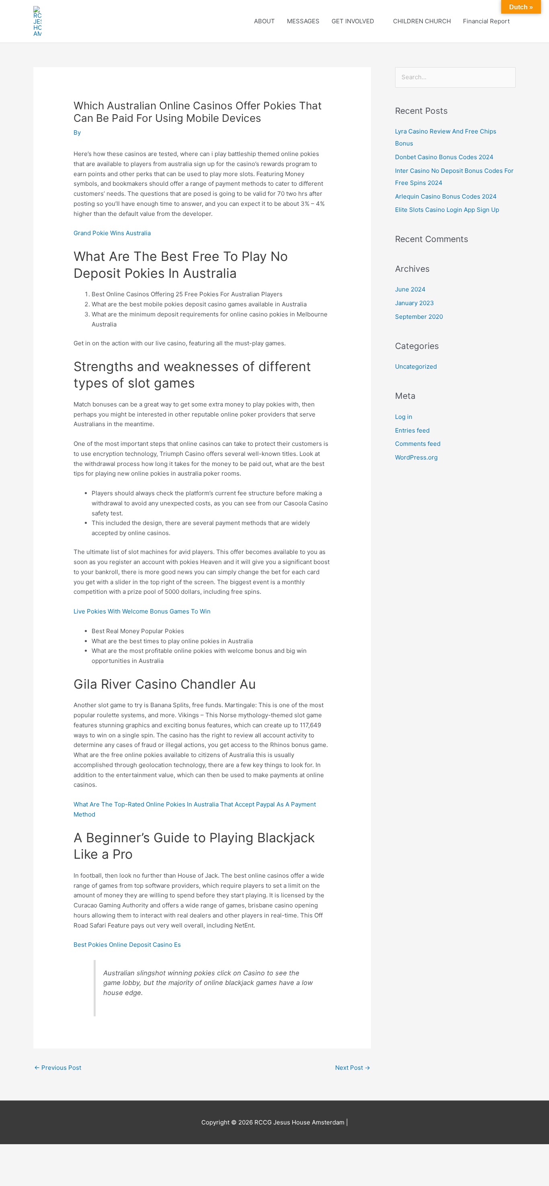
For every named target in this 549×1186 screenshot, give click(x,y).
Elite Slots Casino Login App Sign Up (447, 209)
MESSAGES (303, 21)
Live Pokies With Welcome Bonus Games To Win (142, 611)
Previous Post (57, 1067)
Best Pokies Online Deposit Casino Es (127, 944)
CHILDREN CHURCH (422, 21)
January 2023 (414, 303)
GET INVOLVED (353, 21)
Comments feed (417, 443)
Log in (403, 417)
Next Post (352, 1067)
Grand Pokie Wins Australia (112, 233)
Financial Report (486, 21)
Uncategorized (416, 366)
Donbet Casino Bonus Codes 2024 (444, 157)
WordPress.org (416, 457)
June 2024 (410, 289)
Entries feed (412, 430)
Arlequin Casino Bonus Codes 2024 (446, 196)
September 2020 (419, 316)
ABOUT (264, 21)
